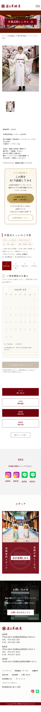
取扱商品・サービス (22, 671)
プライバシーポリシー (9, 683)
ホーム (4, 36)
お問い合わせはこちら (20, 612)
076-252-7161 (14, 639)
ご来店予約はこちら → (21, 217)
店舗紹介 (35, 671)
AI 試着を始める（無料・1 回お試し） (20, 198)
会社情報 (15, 675)
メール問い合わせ (20, 392)
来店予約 (5, 675)
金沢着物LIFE (7, 679)
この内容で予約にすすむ (21, 365)
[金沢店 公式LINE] (37, 691)
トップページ (6, 671)
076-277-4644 (14, 651)
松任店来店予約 (20, 423)
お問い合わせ (26, 675)
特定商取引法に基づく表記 (11, 687)
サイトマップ (20, 679)
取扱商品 (11, 36)
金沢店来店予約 (20, 413)
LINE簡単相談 (20, 402)
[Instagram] (32, 691)
